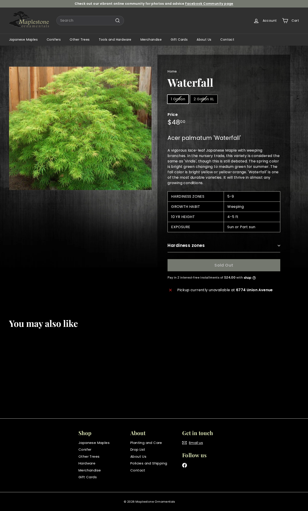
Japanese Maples (23, 39)
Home (172, 71)
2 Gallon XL (204, 99)
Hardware (86, 463)
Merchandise (151, 39)
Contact (227, 39)
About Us (204, 39)
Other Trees (80, 39)
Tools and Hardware (115, 39)
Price (173, 114)
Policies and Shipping (148, 463)
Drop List (137, 449)
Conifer (85, 449)
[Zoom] (80, 128)
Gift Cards (179, 39)
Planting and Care (146, 442)
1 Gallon (178, 99)
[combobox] (90, 20)
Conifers (54, 39)
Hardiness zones (186, 245)
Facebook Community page (209, 3)
